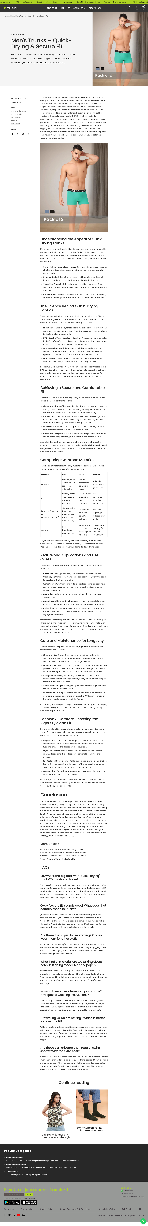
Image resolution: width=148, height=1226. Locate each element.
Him (62, 8)
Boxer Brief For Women (58, 1168)
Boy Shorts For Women (38, 1168)
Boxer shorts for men (70, 1161)
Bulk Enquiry (127, 1209)
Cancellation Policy (106, 1209)
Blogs (141, 1209)
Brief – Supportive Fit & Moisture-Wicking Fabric (90, 1129)
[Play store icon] (12, 1201)
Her (68, 8)
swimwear (15, 123)
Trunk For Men (29, 1161)
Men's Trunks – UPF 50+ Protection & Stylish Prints (62, 849)
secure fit (15, 120)
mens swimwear (17, 34)
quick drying (16, 117)
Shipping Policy (46, 1209)
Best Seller (52, 8)
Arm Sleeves (42, 1175)
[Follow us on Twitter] (9, 1215)
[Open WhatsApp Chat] (143, 1221)
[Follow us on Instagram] (14, 1215)
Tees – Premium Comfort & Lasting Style (58, 859)
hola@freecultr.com (127, 1194)
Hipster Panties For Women (17, 1168)
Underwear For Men (14, 1161)
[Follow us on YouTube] (18, 1215)
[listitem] (13, 134)
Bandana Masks (23, 1175)
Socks (33, 1175)
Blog (12, 16)
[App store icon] (29, 1201)
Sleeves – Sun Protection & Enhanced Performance (63, 852)
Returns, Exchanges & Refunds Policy (76, 1209)
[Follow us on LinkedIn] (23, 1215)
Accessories (79, 8)
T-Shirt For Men (54, 1161)
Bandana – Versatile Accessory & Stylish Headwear (63, 856)
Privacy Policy (27, 1209)
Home (6, 16)
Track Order (95, 8)
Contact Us (9, 1209)
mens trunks (16, 114)
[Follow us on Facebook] (5, 1215)
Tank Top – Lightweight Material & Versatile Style (55, 1136)
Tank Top (72, 1168)
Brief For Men (41, 1161)
